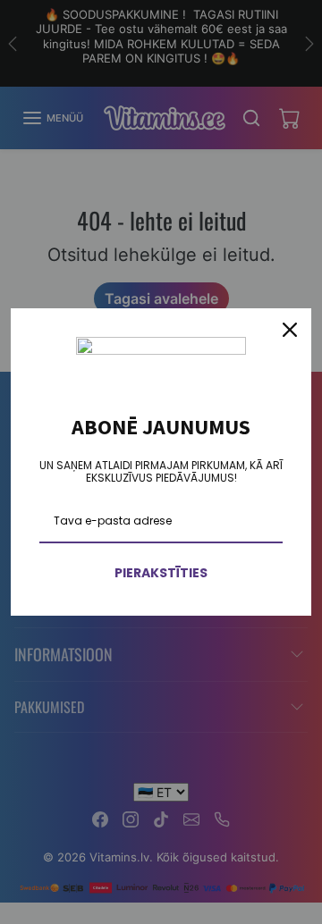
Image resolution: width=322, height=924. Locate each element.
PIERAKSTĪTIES (161, 573)
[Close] (289, 329)
